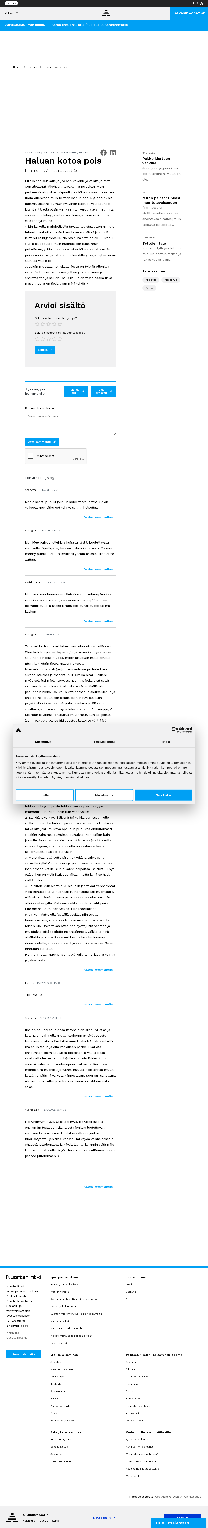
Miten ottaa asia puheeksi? (142, 1454)
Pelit (128, 1299)
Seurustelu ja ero (61, 1439)
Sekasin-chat (187, 13)
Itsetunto (56, 1383)
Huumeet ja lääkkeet (138, 1376)
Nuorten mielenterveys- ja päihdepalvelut (76, 1313)
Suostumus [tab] (43, 741)
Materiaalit (132, 1476)
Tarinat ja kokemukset (63, 1306)
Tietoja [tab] (165, 741)
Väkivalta (55, 1398)
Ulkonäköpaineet (60, 1461)
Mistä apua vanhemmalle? (141, 1461)
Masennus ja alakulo (62, 1369)
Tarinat (32, 67)
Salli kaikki (163, 795)
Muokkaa (101, 795)
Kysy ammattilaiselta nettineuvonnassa (74, 1299)
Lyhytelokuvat (58, 1343)
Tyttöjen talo (154, 243)
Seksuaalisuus (59, 1446)
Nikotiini (130, 1369)
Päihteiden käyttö (61, 1406)
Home (16, 67)
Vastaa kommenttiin (98, 517)
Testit (129, 1284)
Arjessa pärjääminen (62, 1420)
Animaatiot (132, 1413)
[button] (178, 1523)
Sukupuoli (56, 1454)
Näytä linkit (102, 1518)
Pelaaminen (57, 1413)
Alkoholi (131, 1361)
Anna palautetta (23, 1354)
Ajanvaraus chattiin (137, 1439)
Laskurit (131, 1291)
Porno (129, 1391)
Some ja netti (134, 1398)
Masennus (69, 152)
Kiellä (45, 795)
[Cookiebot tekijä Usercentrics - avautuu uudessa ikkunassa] (174, 730)
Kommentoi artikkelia (39, 408)
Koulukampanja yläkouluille (142, 1468)
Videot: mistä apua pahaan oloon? (71, 1335)
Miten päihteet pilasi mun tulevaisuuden (161, 200)
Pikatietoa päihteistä (138, 1406)
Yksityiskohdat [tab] (104, 741)
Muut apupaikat (59, 1321)
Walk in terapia (59, 1291)
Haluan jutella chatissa (64, 1284)
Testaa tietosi (134, 1420)
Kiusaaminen (58, 1391)
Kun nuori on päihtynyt (139, 1446)
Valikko (9, 13)
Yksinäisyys (57, 1376)
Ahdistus (51, 152)
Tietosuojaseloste (141, 1496)
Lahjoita (11, 3)
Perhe (84, 152)
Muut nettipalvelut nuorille (66, 1328)
